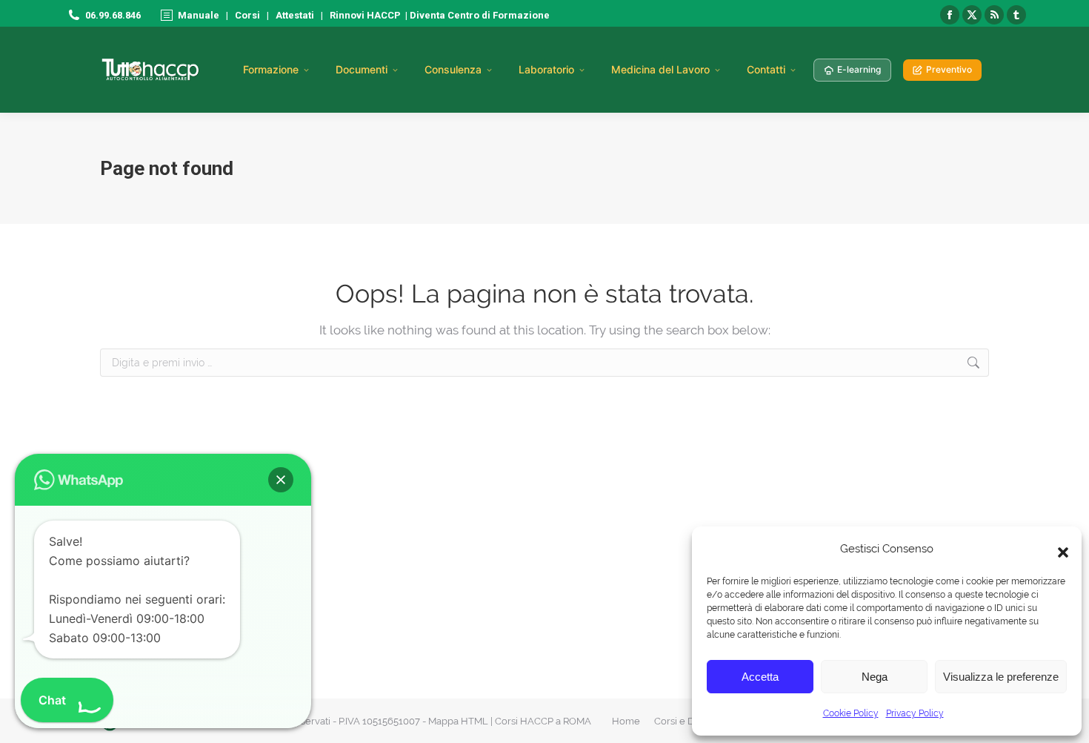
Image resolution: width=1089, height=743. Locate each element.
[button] (1059, 548)
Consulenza (453, 69)
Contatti (766, 69)
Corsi (247, 15)
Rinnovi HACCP (365, 15)
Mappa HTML (458, 721)
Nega (874, 676)
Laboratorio (546, 69)
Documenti (361, 69)
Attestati (295, 15)
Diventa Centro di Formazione (478, 15)
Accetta (760, 676)
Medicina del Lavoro (660, 69)
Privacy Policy (915, 713)
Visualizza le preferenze (1001, 676)
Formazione (271, 69)
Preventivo (949, 69)
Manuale (198, 15)
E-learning (859, 69)
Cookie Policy (851, 713)
